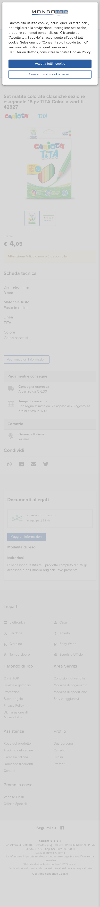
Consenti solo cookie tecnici (50, 74)
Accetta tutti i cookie (50, 64)
